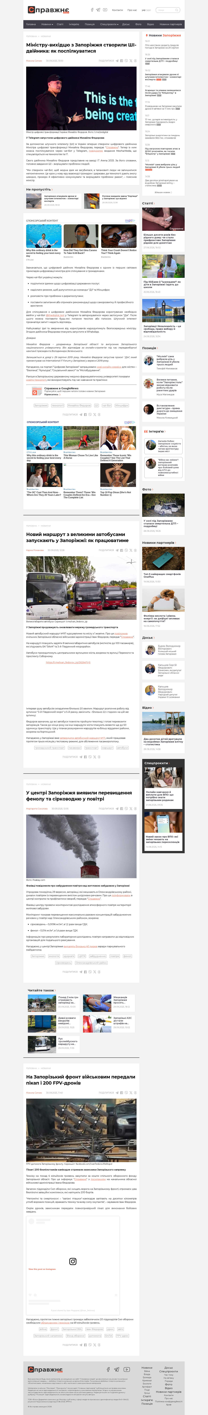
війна (43, 1329)
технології (58, 405)
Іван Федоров (94, 1329)
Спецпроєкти (108, 24)
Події (147, 1390)
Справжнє (127, 637)
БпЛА (108, 1335)
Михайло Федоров (79, 405)
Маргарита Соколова (37, 808)
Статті (60, 24)
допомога (95, 1335)
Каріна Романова (35, 550)
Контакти (117, 10)
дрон (110, 1329)
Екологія (147, 1383)
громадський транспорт (49, 747)
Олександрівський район (91, 963)
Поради (169, 1381)
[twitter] (130, 60)
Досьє (126, 24)
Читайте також (41, 990)
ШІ (96, 405)
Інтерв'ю (74, 24)
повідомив (120, 633)
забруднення (98, 956)
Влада (147, 1374)
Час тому (168, 1375)
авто (120, 1329)
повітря (114, 956)
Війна (147, 1371)
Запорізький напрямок (48, 1335)
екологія (54, 956)
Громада (147, 1377)
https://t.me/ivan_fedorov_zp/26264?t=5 (68, 662)
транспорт (91, 747)
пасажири (75, 747)
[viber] (126, 60)
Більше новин (162, 192)
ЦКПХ (82, 956)
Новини (46, 24)
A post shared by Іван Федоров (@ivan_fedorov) (73, 1310)
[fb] (121, 60)
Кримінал (147, 1380)
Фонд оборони (75, 1335)
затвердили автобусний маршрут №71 (82, 738)
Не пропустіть (38, 189)
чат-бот (107, 405)
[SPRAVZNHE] (45, 1370)
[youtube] (105, 10)
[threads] (135, 60)
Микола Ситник (34, 61)
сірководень (63, 963)
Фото (138, 24)
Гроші (147, 1393)
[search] (176, 10)
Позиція (90, 24)
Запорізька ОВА (72, 1329)
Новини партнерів (171, 24)
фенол (127, 956)
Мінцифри (121, 405)
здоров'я (69, 956)
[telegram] (98, 10)
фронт (54, 1329)
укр (143, 10)
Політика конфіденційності (168, 1401)
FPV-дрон (122, 1335)
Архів (168, 1404)
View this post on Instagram (42, 1269)
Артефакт (147, 1387)
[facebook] (92, 10)
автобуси (122, 747)
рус (149, 10)
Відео (150, 24)
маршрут (107, 747)
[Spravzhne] (48, 10)
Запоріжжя (41, 405)
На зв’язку (169, 1378)
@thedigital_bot (55, 315)
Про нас (132, 10)
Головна (31, 24)
